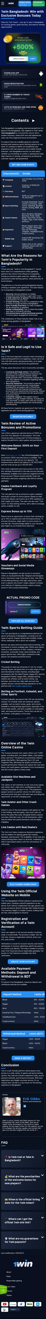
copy (32, 59)
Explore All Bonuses (22, 621)
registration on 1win (13, 455)
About (8, 1272)
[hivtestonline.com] (11, 4)
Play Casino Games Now (23, 884)
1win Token (10, 1287)
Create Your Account (23, 961)
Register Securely (23, 416)
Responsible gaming (14, 1281)
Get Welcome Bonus (23, 165)
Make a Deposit (23, 1058)
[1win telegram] (21, 1304)
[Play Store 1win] (37, 1304)
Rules (8, 1276)
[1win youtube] (4, 1304)
